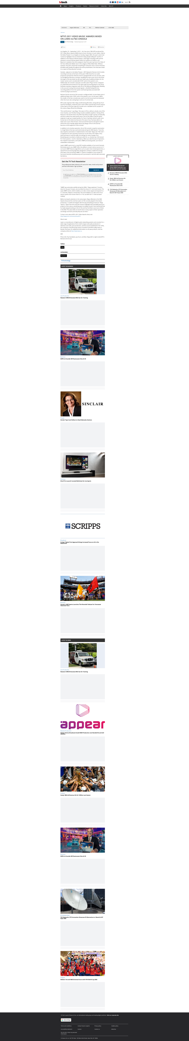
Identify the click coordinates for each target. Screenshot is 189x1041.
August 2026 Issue (74, 27)
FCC (90, 27)
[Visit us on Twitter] (113, 2)
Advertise (113, 1029)
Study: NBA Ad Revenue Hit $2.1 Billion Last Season (117, 179)
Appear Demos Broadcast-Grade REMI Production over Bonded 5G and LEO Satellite (118, 167)
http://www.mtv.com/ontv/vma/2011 (70, 216)
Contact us (97, 1029)
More (110, 6)
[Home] (61, 6)
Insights (71, 6)
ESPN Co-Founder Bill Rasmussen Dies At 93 (116, 184)
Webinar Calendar (99, 27)
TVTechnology (69, 41)
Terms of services (81, 174)
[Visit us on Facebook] (110, 2)
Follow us (94, 47)
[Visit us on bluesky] (120, 2)
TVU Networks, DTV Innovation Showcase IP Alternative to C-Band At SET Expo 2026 (118, 191)
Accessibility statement (66, 1029)
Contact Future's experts (84, 1026)
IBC (84, 27)
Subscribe (104, 6)
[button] (127, 2)
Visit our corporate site (113, 1015)
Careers (80, 1029)
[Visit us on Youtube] (117, 2)
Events (85, 6)
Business (63, 32)
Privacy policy (97, 1026)
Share (64, 47)
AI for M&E (111, 27)
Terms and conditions (66, 1026)
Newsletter (102, 47)
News (65, 6)
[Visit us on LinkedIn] (115, 2)
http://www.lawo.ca (76, 231)
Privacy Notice (68, 175)
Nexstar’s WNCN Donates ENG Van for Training (118, 173)
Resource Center (94, 6)
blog (62, 247)
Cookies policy (114, 1026)
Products (78, 6)
